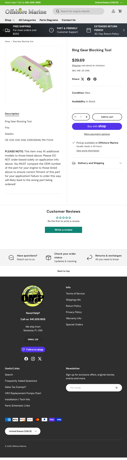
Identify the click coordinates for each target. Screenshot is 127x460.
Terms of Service (75, 293)
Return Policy (73, 306)
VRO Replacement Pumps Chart (23, 393)
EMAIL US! (33, 339)
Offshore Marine (19, 446)
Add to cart (107, 116)
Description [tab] (12, 113)
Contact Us (69, 20)
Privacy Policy (74, 312)
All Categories (27, 20)
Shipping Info (73, 299)
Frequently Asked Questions (21, 380)
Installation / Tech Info (17, 399)
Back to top (63, 271)
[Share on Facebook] (89, 79)
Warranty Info (73, 318)
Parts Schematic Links (17, 405)
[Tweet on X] (82, 79)
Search (9, 374)
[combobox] (78, 11)
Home (7, 41)
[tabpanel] (33, 131)
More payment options (97, 134)
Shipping (76, 65)
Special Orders (74, 324)
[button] (120, 11)
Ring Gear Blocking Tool (23, 41)
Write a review (63, 229)
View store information (87, 150)
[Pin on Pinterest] (95, 79)
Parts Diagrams (49, 20)
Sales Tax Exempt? (15, 387)
